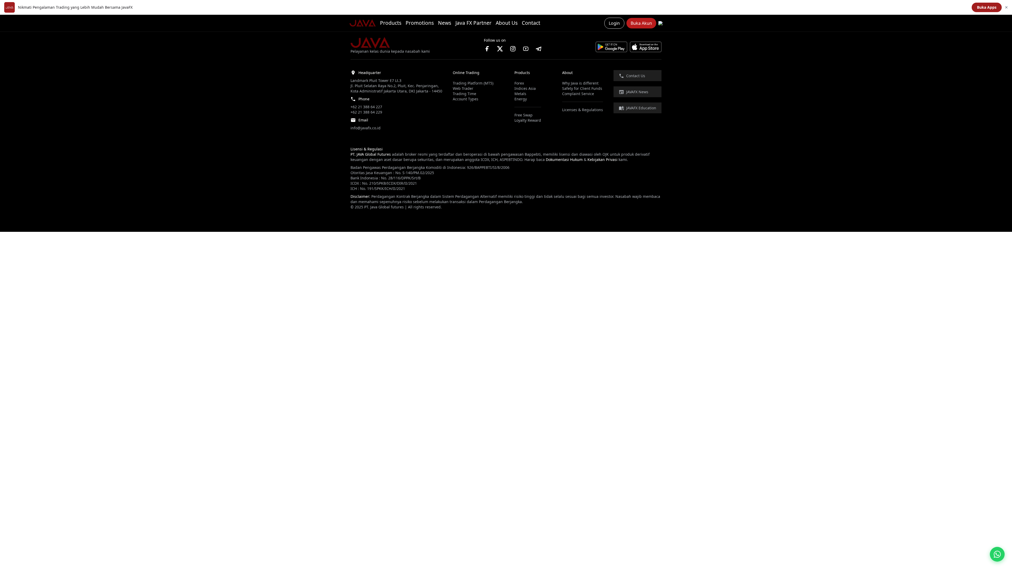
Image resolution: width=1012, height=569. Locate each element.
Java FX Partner (473, 22)
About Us (507, 22)
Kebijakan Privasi (602, 159)
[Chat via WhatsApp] (997, 554)
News (444, 22)
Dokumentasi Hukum (564, 159)
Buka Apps (986, 7)
